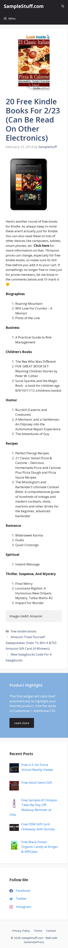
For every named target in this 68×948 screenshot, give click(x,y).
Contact (51, 930)
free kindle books (23, 631)
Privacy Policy (21, 930)
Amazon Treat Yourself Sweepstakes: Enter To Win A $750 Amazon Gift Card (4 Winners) (31, 643)
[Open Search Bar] (63, 6)
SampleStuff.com (24, 6)
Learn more (21, 723)
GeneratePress (34, 942)
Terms (38, 930)
